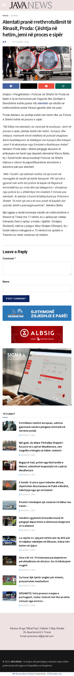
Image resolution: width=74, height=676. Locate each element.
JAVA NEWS (16, 662)
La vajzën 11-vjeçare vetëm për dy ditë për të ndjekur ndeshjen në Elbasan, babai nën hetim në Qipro (44, 541)
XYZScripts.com (54, 674)
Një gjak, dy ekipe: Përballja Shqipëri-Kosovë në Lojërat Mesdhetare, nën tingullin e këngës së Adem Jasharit (41, 446)
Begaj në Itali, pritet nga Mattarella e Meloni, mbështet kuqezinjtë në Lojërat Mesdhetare (43, 466)
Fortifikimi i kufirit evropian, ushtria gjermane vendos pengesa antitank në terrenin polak (42, 426)
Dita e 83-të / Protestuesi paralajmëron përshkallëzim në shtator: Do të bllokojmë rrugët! (45, 561)
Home (5, 15)
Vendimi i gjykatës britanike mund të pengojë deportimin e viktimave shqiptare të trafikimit (44, 521)
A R (4, 42)
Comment (9, 258)
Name (6, 281)
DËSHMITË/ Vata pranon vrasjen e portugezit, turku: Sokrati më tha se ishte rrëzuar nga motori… (44, 597)
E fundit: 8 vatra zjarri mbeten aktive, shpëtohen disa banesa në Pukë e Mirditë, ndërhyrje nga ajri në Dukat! (44, 486)
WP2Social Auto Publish (23, 674)
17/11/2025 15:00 (20, 42)
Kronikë (14, 15)
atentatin (43, 103)
